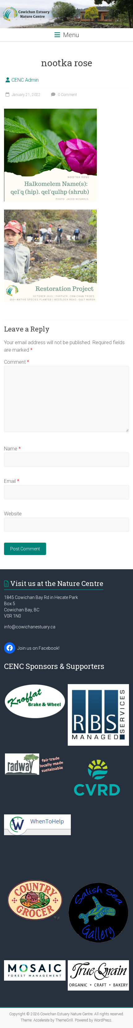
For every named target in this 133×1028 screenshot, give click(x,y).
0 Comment (67, 95)
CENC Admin (25, 80)
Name (12, 449)
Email (11, 481)
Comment (16, 362)
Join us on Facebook (37, 648)
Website (13, 514)
